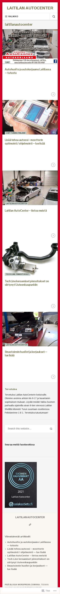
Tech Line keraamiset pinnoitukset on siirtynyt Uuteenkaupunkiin (27, 282)
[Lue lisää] (53, 94)
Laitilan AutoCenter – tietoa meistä (26, 210)
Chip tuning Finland (16, 133)
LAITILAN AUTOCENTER (16, 203)
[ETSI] (52, 16)
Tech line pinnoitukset (18, 274)
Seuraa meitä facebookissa (20, 444)
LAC (7, 62)
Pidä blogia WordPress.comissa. (22, 585)
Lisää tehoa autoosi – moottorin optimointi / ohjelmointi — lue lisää (25, 141)
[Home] (30, 524)
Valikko (13, 16)
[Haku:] (26, 429)
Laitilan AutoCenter (30, 8)
